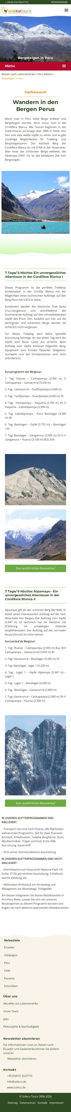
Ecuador (9, 947)
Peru (7, 963)
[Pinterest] (27, 1109)
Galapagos (10, 955)
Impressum (56, 1103)
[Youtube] (43, 1109)
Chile (7, 970)
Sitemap (13, 1103)
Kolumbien (11, 986)
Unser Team (10, 1011)
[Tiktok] (52, 1109)
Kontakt (42, 1103)
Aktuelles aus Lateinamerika (20, 1003)
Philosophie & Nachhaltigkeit (21, 1026)
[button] (66, 10)
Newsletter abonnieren (21, 1038)
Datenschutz (28, 1103)
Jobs (6, 1019)
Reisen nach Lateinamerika (18, 74)
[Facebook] (19, 1109)
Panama (9, 978)
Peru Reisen (44, 74)
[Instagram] (35, 1109)
